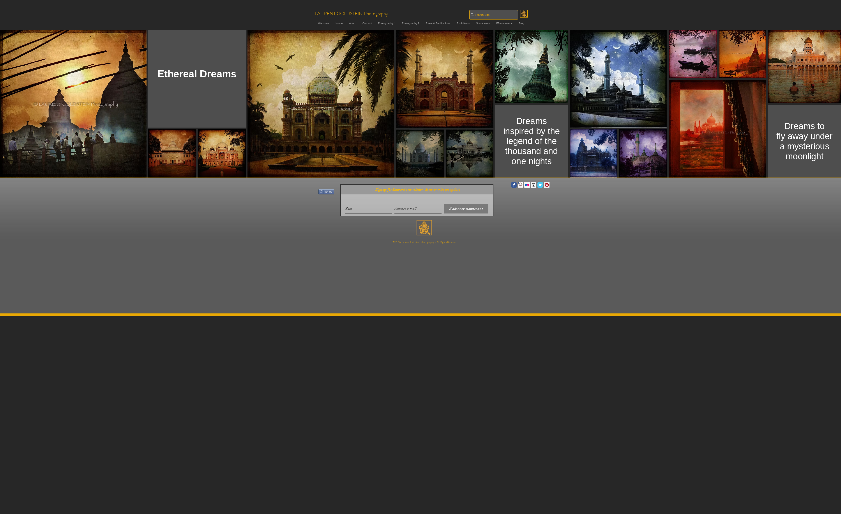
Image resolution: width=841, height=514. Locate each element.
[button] (387, 23)
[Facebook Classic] (514, 185)
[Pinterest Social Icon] (546, 185)
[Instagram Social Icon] (533, 185)
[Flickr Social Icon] (527, 185)
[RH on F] (520, 185)
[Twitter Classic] (540, 185)
